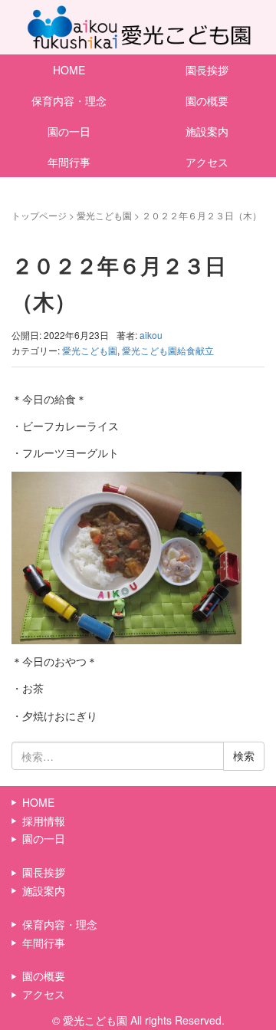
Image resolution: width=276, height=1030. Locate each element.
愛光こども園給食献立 (168, 350)
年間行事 (69, 161)
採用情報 (43, 820)
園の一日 (69, 131)
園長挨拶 (207, 69)
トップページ (39, 215)
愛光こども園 (104, 215)
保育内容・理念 (69, 100)
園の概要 (207, 100)
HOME (69, 69)
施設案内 (207, 131)
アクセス (207, 161)
